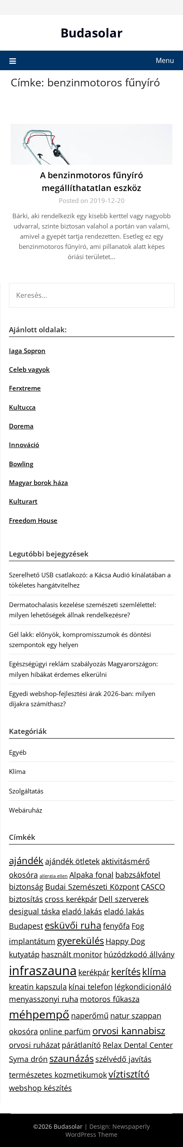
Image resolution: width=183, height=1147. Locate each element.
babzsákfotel (137, 875)
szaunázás (71, 1058)
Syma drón (28, 1059)
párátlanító (81, 1045)
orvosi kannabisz (128, 1030)
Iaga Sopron (27, 350)
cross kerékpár (71, 899)
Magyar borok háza (38, 482)
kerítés (125, 971)
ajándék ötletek (72, 861)
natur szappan (135, 1015)
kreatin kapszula (38, 987)
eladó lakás (82, 911)
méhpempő (39, 1014)
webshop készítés (40, 1088)
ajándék (26, 860)
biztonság (26, 887)
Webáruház (25, 810)
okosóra (23, 1031)
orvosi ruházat (34, 1045)
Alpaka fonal (91, 875)
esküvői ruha (73, 925)
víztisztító (129, 1074)
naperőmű (90, 1015)
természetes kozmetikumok (58, 1075)
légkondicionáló (143, 987)
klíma (154, 971)
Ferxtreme (25, 388)
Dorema (21, 426)
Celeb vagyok (29, 369)
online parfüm (65, 1031)
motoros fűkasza (110, 999)
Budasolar (91, 32)
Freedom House (33, 520)
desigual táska (34, 911)
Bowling (21, 463)
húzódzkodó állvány (139, 954)
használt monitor (71, 954)
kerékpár (93, 972)
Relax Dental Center (138, 1045)
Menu (165, 60)
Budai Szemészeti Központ (92, 887)
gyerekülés (80, 940)
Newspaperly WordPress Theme (108, 1130)
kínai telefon (91, 987)
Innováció (24, 444)
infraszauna (43, 970)
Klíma (17, 771)
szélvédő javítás (123, 1059)
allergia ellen (54, 876)
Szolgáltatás (26, 791)
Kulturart (23, 501)
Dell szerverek (124, 899)
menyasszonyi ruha (43, 999)
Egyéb (17, 752)
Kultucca (22, 407)
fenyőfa (116, 926)
